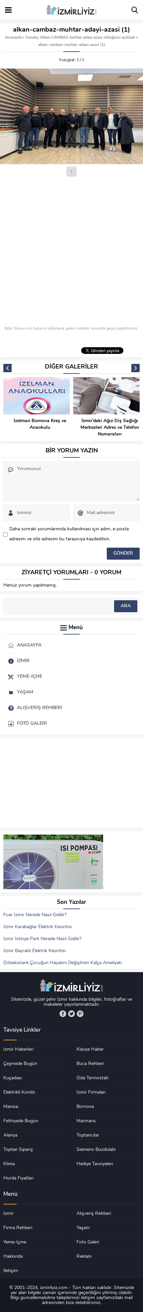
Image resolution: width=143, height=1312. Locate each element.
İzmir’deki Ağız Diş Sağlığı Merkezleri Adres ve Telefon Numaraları (109, 427)
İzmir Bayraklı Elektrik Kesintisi (34, 950)
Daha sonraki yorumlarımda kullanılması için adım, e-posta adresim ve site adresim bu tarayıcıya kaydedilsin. (69, 534)
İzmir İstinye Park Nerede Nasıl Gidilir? (42, 938)
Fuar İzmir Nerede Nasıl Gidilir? (35, 915)
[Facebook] (63, 1013)
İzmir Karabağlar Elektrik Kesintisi (37, 926)
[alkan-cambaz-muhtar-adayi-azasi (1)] (71, 116)
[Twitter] (71, 1013)
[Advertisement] (71, 252)
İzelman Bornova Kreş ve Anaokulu (40, 424)
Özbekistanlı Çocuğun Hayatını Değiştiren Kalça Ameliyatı (62, 962)
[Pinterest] (80, 1013)
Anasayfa (13, 38)
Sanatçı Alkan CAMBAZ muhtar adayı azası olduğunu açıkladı (80, 38)
